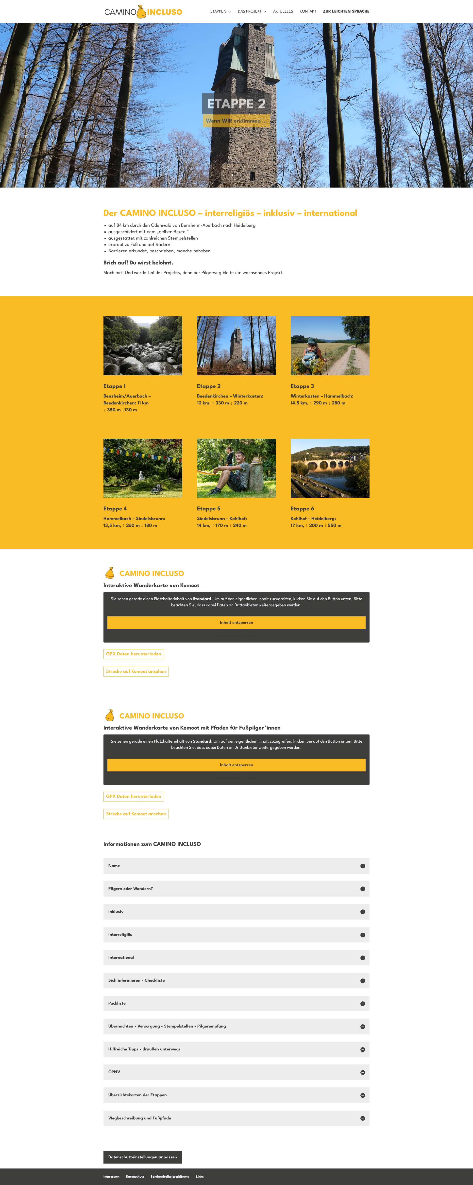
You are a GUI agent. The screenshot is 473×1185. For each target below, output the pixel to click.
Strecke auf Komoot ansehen (136, 671)
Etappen (218, 12)
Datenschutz (135, 1176)
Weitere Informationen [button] (236, 635)
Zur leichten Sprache (346, 12)
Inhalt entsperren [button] (236, 623)
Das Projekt (250, 12)
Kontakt (308, 12)
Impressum (111, 1176)
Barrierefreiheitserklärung (170, 1176)
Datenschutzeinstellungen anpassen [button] (142, 1157)
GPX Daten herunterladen (133, 654)
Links (200, 1176)
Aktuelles (283, 12)
